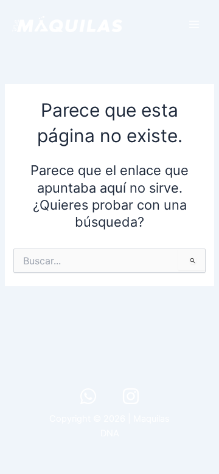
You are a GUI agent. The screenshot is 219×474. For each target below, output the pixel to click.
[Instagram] (131, 396)
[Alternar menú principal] (194, 24)
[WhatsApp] (88, 396)
